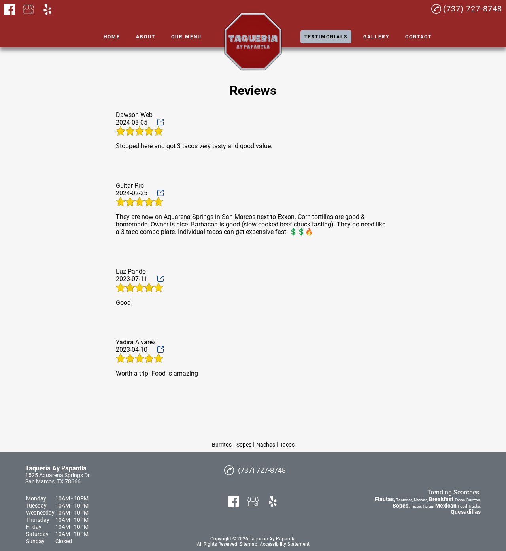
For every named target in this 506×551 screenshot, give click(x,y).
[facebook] (9, 9)
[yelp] (47, 9)
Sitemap (248, 544)
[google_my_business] (28, 9)
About (145, 37)
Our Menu (186, 37)
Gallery (376, 37)
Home (112, 37)
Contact (418, 37)
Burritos (222, 445)
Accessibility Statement (285, 544)
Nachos (265, 445)
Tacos (287, 445)
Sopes (243, 445)
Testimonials (325, 37)
